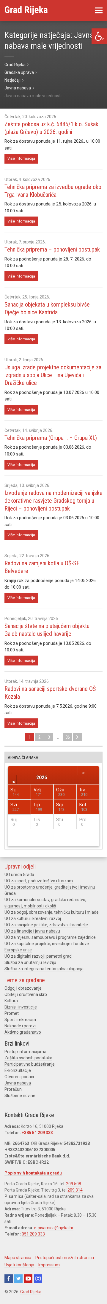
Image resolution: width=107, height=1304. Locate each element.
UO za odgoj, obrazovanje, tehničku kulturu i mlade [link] (51, 912)
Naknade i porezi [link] (20, 1025)
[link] (99, 36)
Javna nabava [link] (17, 1083)
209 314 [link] (75, 1190)
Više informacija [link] (21, 158)
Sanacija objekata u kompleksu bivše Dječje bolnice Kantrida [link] (47, 308)
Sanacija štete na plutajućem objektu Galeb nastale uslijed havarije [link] (46, 629)
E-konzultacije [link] (17, 1070)
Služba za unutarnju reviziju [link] (30, 962)
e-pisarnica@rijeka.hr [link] (53, 1227)
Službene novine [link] (19, 1095)
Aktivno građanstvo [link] (22, 1032)
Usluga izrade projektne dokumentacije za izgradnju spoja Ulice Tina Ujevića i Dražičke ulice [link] (52, 375)
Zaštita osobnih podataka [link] (28, 1057)
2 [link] (39, 737)
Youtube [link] (28, 1278)
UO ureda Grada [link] (19, 874)
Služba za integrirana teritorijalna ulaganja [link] (44, 968)
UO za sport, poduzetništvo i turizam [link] (38, 880)
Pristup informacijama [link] (25, 1051)
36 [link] (68, 737)
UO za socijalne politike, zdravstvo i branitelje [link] (46, 924)
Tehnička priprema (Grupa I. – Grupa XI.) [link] (50, 437)
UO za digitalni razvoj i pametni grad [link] (38, 956)
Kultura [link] (11, 1000)
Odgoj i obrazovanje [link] (23, 988)
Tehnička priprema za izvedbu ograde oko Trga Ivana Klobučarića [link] (52, 190)
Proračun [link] (13, 1089)
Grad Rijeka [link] (30, 1291)
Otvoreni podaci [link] (19, 1076)
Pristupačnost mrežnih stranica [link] (64, 1257)
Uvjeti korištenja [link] (19, 1264)
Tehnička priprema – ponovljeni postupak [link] (52, 249)
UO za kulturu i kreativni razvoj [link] (32, 918)
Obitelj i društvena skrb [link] (25, 994)
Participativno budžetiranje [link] (29, 1064)
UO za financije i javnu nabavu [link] (32, 931)
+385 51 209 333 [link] (37, 1132)
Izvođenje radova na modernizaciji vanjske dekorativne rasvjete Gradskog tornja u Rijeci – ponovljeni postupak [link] (53, 500)
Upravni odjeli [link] (20, 866)
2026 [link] (41, 777)
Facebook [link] (8, 1278)
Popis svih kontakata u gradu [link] (33, 1173)
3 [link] (49, 737)
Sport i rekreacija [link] (20, 1019)
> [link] (77, 737)
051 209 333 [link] (33, 1234)
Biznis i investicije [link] (20, 1007)
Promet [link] (11, 1013)
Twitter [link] (18, 1278)
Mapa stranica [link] (17, 1257)
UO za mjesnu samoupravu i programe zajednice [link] (50, 937)
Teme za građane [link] (24, 980)
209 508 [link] (73, 1183)
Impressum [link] (49, 1264)
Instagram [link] (38, 1278)
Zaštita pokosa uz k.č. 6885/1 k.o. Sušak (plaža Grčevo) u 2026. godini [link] (51, 128)
